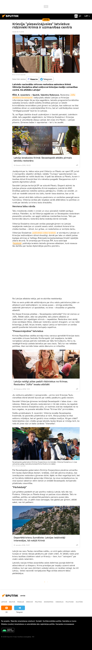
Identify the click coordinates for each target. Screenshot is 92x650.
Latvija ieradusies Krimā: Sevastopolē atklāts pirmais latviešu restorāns (43, 159)
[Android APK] (8, 630)
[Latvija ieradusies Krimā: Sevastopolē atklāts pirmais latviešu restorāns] (46, 140)
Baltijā (12, 602)
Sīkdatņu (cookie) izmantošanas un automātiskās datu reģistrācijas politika (28, 624)
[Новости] (33, 79)
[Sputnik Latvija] (11, 18)
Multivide (70, 602)
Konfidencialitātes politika (52, 621)
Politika (38, 602)
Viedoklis (59, 602)
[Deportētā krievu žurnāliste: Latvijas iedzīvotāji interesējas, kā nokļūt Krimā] (46, 520)
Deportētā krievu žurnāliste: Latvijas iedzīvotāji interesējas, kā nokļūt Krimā (39, 539)
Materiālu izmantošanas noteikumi (23, 621)
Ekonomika (48, 602)
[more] (77, 165)
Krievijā (29, 602)
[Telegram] (46, 79)
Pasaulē (20, 602)
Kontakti (39, 621)
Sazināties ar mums (69, 621)
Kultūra (79, 602)
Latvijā (4, 602)
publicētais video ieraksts (44, 232)
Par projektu (5, 621)
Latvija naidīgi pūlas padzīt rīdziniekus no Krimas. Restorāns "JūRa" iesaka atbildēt (41, 383)
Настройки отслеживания (65, 624)
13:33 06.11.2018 (18, 32)
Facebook (17, 243)
